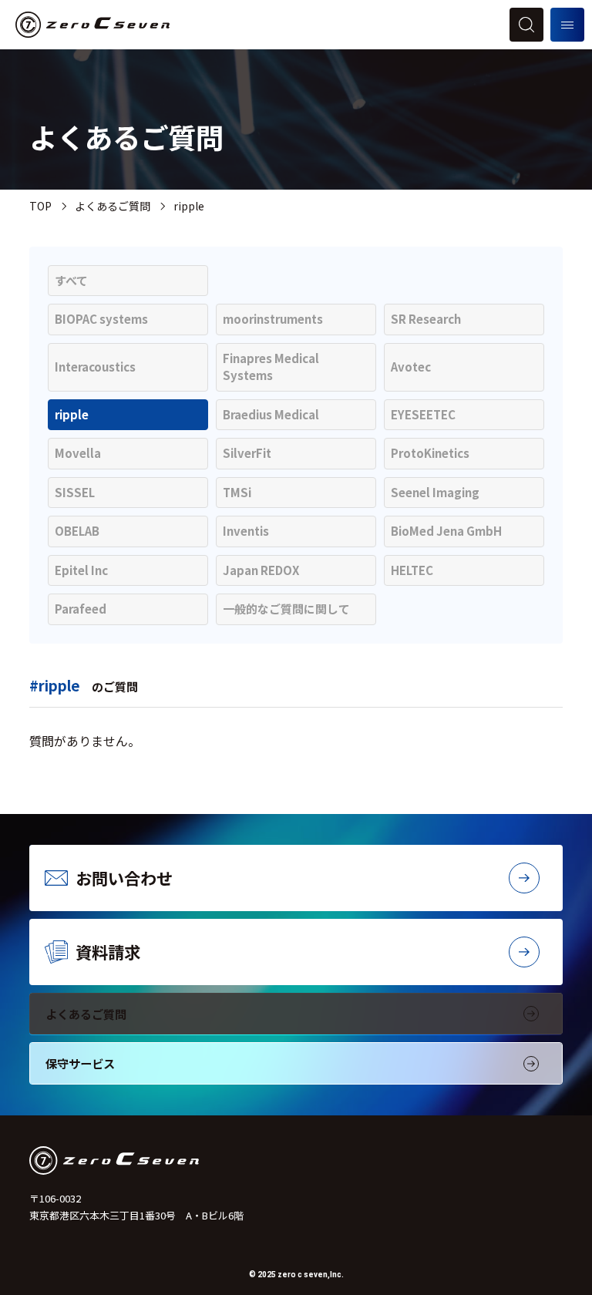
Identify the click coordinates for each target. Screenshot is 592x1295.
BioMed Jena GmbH (446, 531)
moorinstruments (273, 319)
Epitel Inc (81, 570)
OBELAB (77, 531)
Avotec (411, 366)
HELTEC (412, 570)
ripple (72, 414)
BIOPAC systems (101, 319)
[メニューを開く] (567, 25)
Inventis (246, 531)
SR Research (426, 319)
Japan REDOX (261, 570)
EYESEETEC (423, 414)
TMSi (237, 492)
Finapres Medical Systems (271, 367)
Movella (78, 453)
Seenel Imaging (435, 492)
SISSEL (75, 492)
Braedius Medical (271, 414)
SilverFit (247, 453)
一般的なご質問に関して (286, 608)
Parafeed (80, 608)
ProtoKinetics (430, 453)
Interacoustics (95, 366)
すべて (71, 280)
